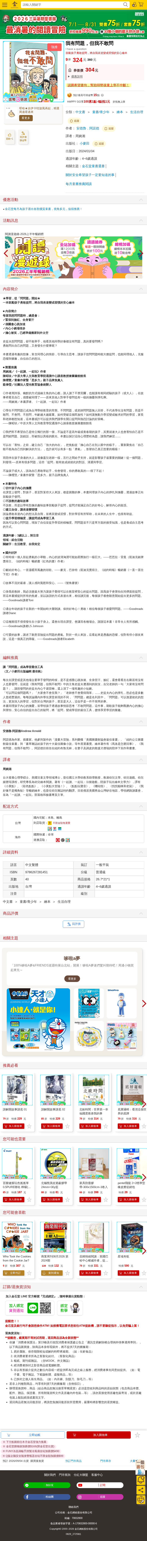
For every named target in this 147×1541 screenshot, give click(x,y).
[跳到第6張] (59, 99)
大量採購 (135, 1460)
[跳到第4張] (54, 99)
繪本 (120, 112)
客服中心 (97, 1474)
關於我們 (50, 1474)
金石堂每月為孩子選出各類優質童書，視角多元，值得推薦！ (43, 209)
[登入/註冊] (134, 4)
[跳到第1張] (46, 99)
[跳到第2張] (49, 99)
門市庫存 (105, 1460)
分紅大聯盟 (81, 1474)
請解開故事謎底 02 (53, 1109)
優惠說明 (77, 76)
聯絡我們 (73, 1507)
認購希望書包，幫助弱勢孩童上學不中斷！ (98, 85)
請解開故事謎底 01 (15, 1109)
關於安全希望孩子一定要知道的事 (90, 175)
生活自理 (136, 112)
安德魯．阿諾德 (87, 128)
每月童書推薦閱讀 (79, 184)
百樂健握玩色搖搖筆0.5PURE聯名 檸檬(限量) (17, 1187)
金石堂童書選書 (93, 166)
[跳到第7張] (62, 99)
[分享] (140, 1490)
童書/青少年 (100, 112)
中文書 (80, 112)
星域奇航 (123, 1256)
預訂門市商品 (73, 1460)
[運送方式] (140, 1499)
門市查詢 (64, 1474)
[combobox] (72, 4)
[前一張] (6, 253)
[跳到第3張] (51, 99)
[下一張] (141, 253)
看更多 (26, 117)
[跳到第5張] (57, 99)
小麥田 (85, 143)
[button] (4, 4)
